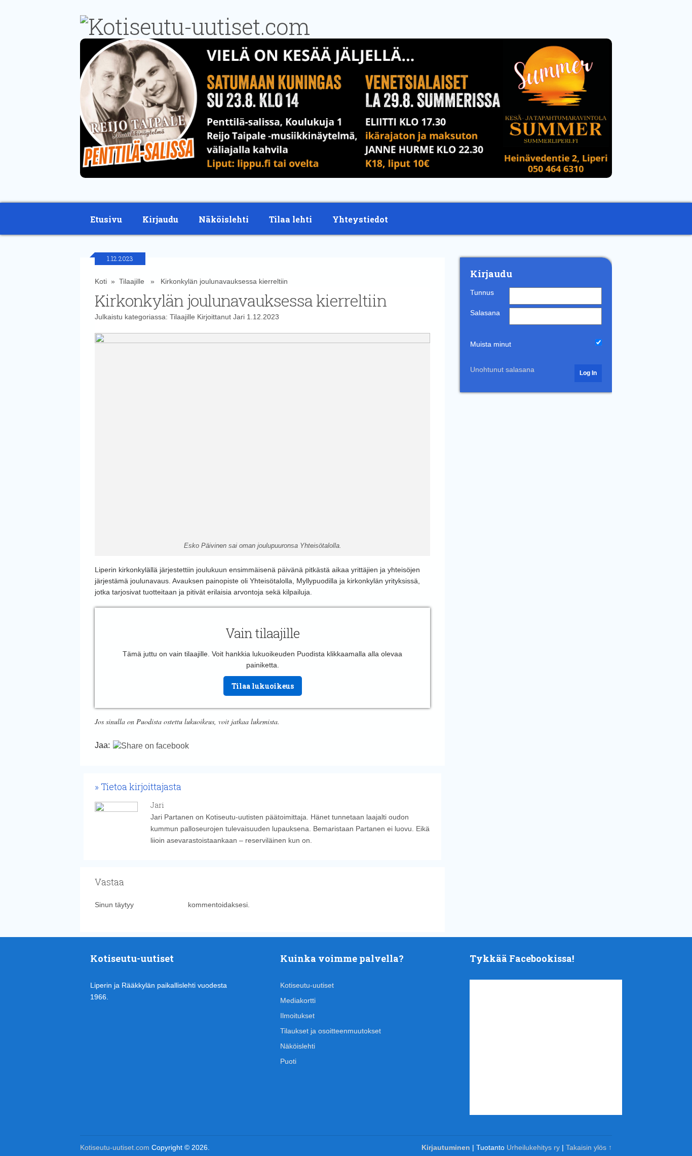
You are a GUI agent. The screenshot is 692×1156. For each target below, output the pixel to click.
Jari (239, 317)
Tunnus (482, 292)
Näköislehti (224, 219)
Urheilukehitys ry (533, 1147)
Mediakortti (298, 1000)
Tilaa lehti (290, 219)
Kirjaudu (160, 219)
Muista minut (490, 344)
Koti (101, 281)
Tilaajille (131, 281)
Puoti (288, 1061)
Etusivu (106, 219)
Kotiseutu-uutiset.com (114, 1147)
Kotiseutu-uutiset (307, 985)
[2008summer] (346, 180)
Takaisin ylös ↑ (589, 1147)
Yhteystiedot (360, 219)
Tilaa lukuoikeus (263, 686)
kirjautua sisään (161, 905)
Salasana (485, 313)
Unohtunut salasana (502, 369)
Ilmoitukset (297, 1016)
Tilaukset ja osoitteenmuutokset (330, 1031)
